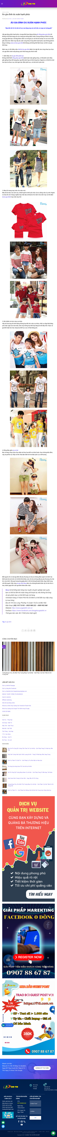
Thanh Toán (41, 1131)
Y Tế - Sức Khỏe (6, 734)
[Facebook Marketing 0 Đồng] (28, 941)
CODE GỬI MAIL (6, 711)
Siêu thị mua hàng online (8, 703)
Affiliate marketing (7, 700)
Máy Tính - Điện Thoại (7, 725)
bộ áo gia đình (6, 197)
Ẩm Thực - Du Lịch (7, 740)
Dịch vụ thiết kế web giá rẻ (30, 1131)
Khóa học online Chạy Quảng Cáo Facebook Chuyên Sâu (16, 705)
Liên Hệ (47, 1131)
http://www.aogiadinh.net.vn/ (22, 608)
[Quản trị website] (28, 849)
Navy (7, 590)
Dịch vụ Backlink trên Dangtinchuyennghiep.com (14, 691)
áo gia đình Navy (22, 583)
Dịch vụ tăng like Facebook (9, 688)
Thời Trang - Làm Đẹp (7, 731)
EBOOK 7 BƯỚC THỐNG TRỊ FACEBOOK (12, 694)
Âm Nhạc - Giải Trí (7, 737)
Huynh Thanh (20, 18)
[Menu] (2, 4)
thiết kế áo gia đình (23, 49)
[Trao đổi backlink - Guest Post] (28, 1017)
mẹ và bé (15, 450)
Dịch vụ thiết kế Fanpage (8, 685)
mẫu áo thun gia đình (16, 43)
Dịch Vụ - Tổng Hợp (7, 720)
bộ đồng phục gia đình (43, 34)
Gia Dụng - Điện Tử (7, 722)
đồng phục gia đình (18, 58)
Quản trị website (6, 697)
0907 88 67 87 (9, 1025)
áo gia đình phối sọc (18, 56)
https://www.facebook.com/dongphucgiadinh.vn (29, 610)
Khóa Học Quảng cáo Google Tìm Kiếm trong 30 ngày (15, 708)
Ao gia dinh (8, 622)
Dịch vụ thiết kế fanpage (28, 1132)
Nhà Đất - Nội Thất (7, 728)
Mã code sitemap (18, 1131)
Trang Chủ (10, 1131)
